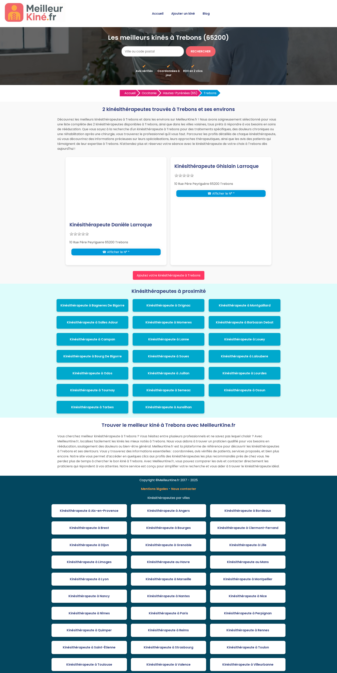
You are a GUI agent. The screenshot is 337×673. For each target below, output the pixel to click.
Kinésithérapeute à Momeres (168, 322)
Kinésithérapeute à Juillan (168, 373)
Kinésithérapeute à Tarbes (92, 407)
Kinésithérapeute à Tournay (92, 390)
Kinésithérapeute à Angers (168, 510)
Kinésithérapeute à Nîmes (89, 613)
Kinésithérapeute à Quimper (89, 630)
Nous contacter (183, 489)
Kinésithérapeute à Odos (92, 373)
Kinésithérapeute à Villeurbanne (247, 664)
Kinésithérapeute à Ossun (244, 390)
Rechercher (201, 51)
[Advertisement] (116, 192)
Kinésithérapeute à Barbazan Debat (244, 322)
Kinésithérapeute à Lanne (168, 339)
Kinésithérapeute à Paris (168, 613)
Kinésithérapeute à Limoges (89, 562)
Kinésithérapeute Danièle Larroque (110, 224)
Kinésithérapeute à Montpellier (247, 579)
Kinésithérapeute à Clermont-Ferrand (247, 528)
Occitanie (149, 93)
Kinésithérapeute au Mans (248, 562)
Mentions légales (154, 489)
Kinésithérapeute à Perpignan (248, 613)
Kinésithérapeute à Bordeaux (247, 510)
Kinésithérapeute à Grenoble (168, 545)
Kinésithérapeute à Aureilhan (168, 407)
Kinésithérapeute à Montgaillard (244, 305)
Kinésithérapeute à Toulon (248, 647)
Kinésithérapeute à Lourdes (245, 373)
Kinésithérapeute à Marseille (168, 579)
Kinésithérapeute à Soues (168, 356)
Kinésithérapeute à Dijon (89, 545)
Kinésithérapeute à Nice (248, 596)
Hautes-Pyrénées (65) (180, 93)
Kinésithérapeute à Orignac (168, 305)
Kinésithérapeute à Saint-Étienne (89, 647)
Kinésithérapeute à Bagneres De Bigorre (92, 305)
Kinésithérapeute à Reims (168, 630)
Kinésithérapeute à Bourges (168, 528)
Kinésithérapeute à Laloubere (244, 356)
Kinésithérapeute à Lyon (89, 579)
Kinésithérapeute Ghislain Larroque (216, 166)
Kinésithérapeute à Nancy (89, 596)
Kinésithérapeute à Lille (247, 545)
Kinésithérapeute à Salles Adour (92, 322)
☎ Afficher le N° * (115, 252)
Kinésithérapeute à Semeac (168, 390)
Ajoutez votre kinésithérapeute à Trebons (168, 275)
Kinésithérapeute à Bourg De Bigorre (92, 356)
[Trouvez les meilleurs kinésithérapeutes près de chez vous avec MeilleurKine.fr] (35, 21)
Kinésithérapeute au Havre (168, 562)
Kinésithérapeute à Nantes (168, 596)
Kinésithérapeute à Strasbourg (168, 647)
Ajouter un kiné (183, 13)
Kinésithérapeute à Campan (92, 339)
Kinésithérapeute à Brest (89, 528)
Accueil (157, 13)
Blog (206, 13)
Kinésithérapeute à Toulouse (89, 664)
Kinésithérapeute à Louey (244, 339)
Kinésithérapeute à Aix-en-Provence (89, 510)
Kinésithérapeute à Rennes (247, 630)
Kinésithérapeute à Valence (168, 664)
